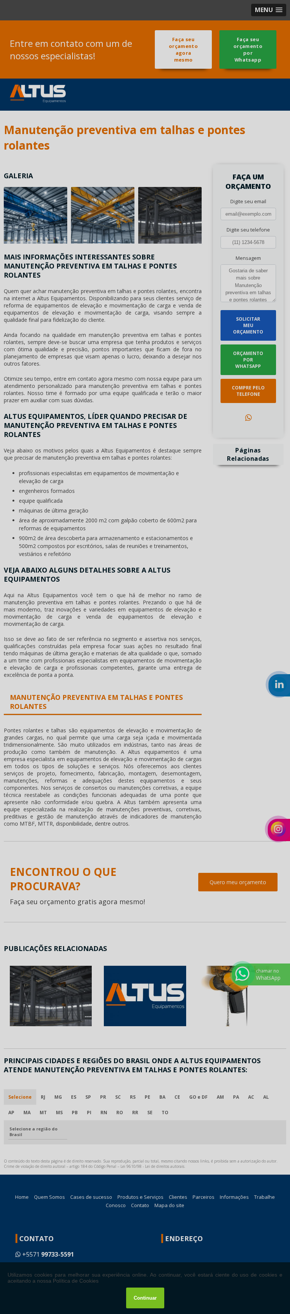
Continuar (145, 1298)
